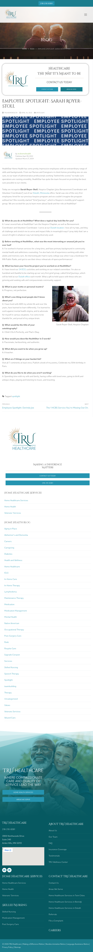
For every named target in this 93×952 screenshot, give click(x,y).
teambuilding (10, 686)
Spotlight (40, 113)
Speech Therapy (11, 673)
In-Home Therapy (12, 585)
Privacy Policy (7, 947)
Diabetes (8, 553)
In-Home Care (10, 579)
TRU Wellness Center (58, 862)
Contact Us (54, 882)
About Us (53, 830)
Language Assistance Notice (78, 944)
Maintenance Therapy (14, 598)
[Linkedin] (9, 870)
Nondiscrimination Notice (56, 944)
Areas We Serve (56, 889)
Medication (9, 604)
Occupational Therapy (14, 629)
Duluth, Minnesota (41, 192)
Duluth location (57, 227)
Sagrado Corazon (12, 654)
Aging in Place (10, 528)
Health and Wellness (13, 560)
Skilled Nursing (11, 667)
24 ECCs (23, 269)
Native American (11, 623)
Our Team (53, 836)
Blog (32, 49)
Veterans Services (12, 711)
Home (24, 49)
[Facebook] (4, 870)
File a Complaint (56, 920)
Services (8, 661)
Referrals (53, 914)
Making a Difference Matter (33, 944)
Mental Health (10, 616)
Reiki (6, 642)
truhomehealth (10, 113)
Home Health (10, 506)
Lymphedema (10, 591)
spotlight (16, 396)
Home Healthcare (12, 566)
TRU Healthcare (15, 944)
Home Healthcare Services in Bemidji (65, 901)
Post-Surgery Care (12, 635)
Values (7, 705)
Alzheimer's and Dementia (16, 535)
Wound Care (10, 717)
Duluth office (24, 276)
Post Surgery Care (10, 924)
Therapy (8, 692)
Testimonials (54, 855)
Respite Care (10, 648)
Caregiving (9, 547)
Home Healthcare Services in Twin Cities (67, 895)
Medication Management (15, 610)
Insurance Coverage (58, 849)
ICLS (6, 572)
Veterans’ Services (12, 512)
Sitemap (17, 947)
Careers (8, 541)
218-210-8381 (46, 3)
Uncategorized (11, 698)
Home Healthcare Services (16, 500)
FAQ (50, 843)
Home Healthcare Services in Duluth (65, 908)
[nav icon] (85, 15)
